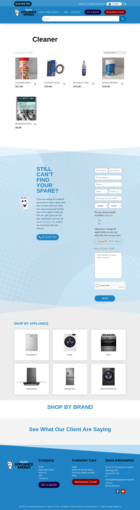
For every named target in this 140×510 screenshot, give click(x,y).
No (99, 223)
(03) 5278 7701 (48, 222)
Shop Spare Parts (48, 12)
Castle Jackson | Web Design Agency (102, 506)
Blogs (74, 467)
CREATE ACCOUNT (96, 4)
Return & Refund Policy (82, 469)
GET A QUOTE (93, 12)
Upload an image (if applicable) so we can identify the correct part (108, 232)
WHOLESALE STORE (115, 12)
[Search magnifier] (122, 18)
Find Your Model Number (83, 472)
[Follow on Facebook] (117, 491)
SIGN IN (82, 4)
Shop (74, 475)
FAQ (66, 12)
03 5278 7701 (24, 3)
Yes (99, 220)
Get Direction (113, 485)
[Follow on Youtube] (123, 491)
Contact (75, 12)
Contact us (43, 478)
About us (42, 472)
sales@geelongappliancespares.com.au (120, 481)
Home (41, 467)
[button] (35, 84)
